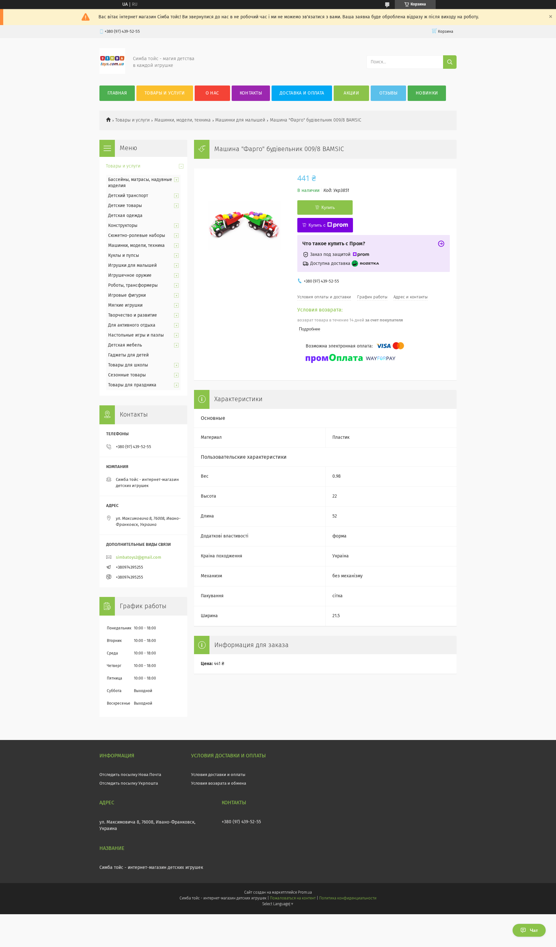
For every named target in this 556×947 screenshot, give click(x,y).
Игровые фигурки (127, 295)
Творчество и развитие (132, 315)
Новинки (427, 93)
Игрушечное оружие (130, 275)
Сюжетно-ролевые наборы (136, 235)
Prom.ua (305, 893)
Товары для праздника (132, 385)
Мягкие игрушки (125, 305)
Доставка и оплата (302, 93)
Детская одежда (125, 215)
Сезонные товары (127, 375)
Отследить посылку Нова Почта (130, 775)
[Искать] (450, 62)
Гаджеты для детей (128, 355)
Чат (534, 930)
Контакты (251, 93)
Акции (351, 93)
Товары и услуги (164, 93)
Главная (117, 93)
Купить (328, 207)
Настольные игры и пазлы (136, 335)
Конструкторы (122, 225)
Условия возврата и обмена (218, 783)
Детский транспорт (128, 196)
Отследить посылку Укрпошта (128, 783)
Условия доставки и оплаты (218, 775)
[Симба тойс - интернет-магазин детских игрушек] (112, 72)
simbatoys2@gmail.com (138, 557)
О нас (212, 93)
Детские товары (125, 205)
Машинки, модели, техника (182, 120)
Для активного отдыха (131, 325)
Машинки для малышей (240, 120)
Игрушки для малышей (132, 265)
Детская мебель (125, 345)
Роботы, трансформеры (133, 285)
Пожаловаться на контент (292, 898)
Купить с (317, 225)
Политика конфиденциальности (347, 898)
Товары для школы (128, 365)
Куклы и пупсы (123, 255)
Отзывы (388, 93)
